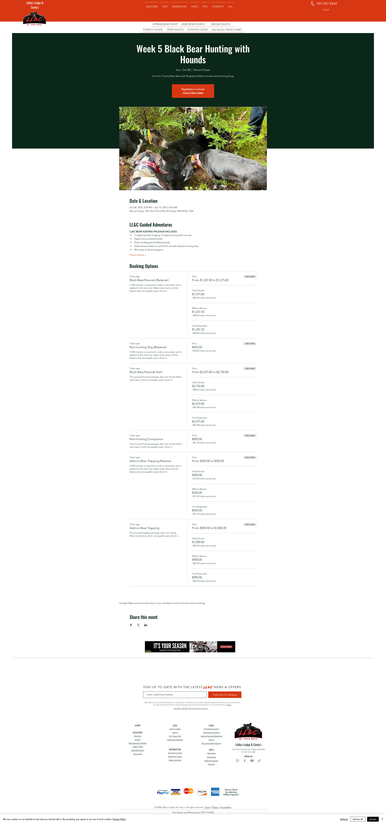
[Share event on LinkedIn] (145, 625)
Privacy (215, 807)
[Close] (382, 819)
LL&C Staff (138, 746)
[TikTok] (259, 761)
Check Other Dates (193, 92)
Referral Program (211, 761)
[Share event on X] (138, 625)
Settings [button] (344, 819)
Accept (373, 819)
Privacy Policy (119, 819)
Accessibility (225, 807)
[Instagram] (237, 761)
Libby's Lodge (175, 729)
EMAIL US (248, 756)
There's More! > (138, 254)
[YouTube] (252, 761)
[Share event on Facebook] (131, 625)
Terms (229, 705)
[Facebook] (245, 761)
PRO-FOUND (207, 812)
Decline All (358, 819)
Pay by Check (231, 789)
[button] (230, 5)
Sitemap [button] (211, 764)
